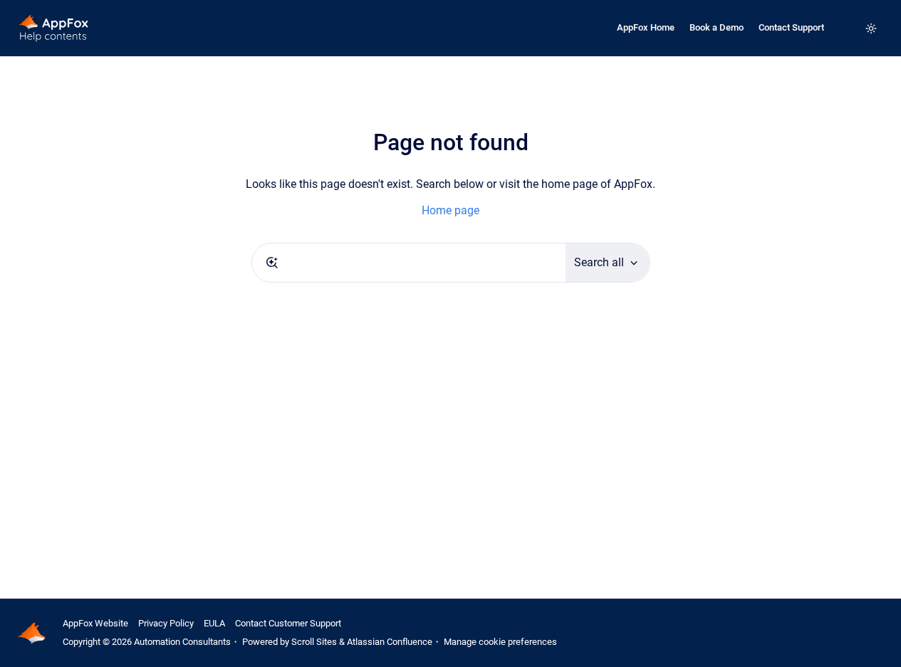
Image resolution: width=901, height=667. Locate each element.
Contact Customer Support (288, 623)
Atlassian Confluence (389, 641)
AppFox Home (646, 27)
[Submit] (272, 262)
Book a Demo (716, 27)
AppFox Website (95, 623)
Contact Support (791, 27)
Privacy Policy (166, 623)
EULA (214, 623)
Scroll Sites (314, 641)
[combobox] (409, 262)
